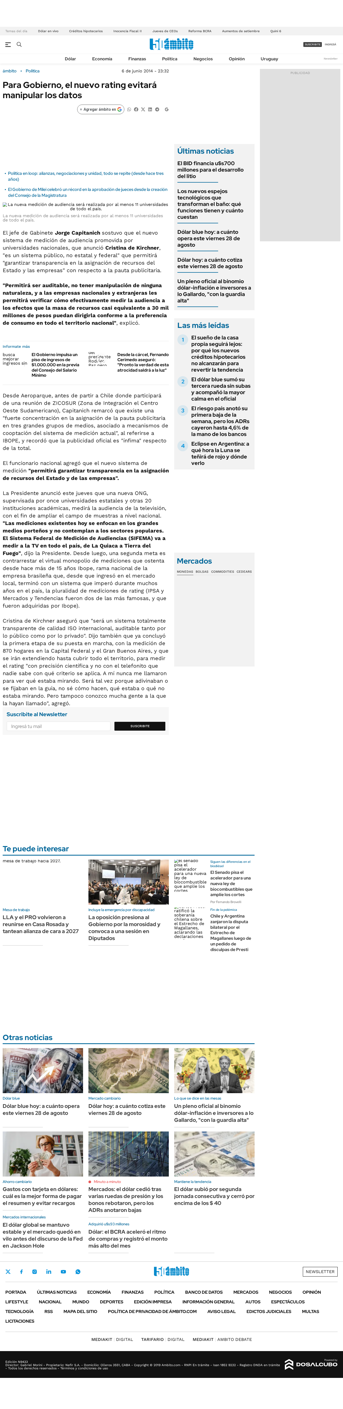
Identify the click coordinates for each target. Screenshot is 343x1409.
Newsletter (331, 58)
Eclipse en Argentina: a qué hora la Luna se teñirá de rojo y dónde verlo (220, 453)
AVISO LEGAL (221, 1311)
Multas (310, 1311)
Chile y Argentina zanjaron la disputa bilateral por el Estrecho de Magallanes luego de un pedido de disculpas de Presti (230, 932)
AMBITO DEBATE (222, 1339)
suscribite (312, 44)
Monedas (185, 572)
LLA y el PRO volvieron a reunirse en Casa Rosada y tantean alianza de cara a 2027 (41, 924)
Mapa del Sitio (80, 1311)
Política (169, 59)
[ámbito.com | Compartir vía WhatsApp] (129, 109)
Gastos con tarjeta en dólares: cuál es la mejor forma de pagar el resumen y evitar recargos (42, 1196)
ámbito (10, 71)
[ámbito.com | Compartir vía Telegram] (157, 109)
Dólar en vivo (48, 31)
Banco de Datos (204, 1292)
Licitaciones (19, 1321)
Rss (48, 1311)
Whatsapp (78, 1271)
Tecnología (19, 1311)
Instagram (34, 1271)
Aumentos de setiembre (241, 31)
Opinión (237, 59)
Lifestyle (16, 1302)
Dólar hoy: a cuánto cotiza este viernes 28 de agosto (210, 263)
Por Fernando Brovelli (225, 902)
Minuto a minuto (107, 1181)
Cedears (244, 572)
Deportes (111, 1302)
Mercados (245, 1292)
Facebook (21, 1271)
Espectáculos (288, 1302)
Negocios (203, 59)
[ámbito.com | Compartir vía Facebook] (136, 109)
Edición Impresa (153, 1302)
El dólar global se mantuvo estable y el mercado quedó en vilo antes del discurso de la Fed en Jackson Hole (43, 1235)
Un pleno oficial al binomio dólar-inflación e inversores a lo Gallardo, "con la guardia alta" (214, 291)
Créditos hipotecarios (86, 31)
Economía (102, 59)
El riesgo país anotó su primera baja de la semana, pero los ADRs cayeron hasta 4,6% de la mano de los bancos (220, 421)
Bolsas (202, 572)
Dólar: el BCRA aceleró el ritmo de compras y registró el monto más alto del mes (127, 1238)
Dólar (70, 59)
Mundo (80, 1302)
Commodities (222, 572)
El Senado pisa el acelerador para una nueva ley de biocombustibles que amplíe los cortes (231, 883)
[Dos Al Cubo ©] (311, 1364)
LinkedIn (48, 1271)
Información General (208, 1302)
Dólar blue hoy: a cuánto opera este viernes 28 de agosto (208, 238)
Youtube (63, 1272)
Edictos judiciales (269, 1311)
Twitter (8, 1272)
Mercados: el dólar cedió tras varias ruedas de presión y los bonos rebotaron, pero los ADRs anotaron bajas (125, 1200)
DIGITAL (112, 1339)
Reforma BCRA (199, 31)
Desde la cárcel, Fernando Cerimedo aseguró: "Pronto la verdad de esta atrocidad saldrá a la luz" (143, 362)
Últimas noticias (57, 1292)
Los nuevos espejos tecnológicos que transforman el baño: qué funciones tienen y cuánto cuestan (210, 204)
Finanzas (137, 59)
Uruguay (269, 59)
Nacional (50, 1302)
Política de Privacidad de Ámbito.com (152, 1311)
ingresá (330, 44)
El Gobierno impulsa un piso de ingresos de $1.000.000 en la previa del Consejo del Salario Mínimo (55, 365)
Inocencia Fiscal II (127, 31)
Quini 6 (275, 31)
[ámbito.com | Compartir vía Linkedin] (150, 109)
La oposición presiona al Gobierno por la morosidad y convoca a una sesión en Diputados (124, 928)
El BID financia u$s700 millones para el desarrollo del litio (210, 170)
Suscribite (140, 726)
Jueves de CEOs (165, 31)
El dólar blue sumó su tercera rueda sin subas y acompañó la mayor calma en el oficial (221, 389)
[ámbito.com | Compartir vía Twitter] (143, 109)
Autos (252, 1302)
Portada (15, 1292)
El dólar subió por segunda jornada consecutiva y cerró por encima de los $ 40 (214, 1196)
